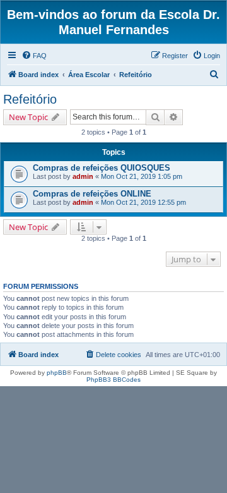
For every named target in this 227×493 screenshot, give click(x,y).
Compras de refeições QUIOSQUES (101, 168)
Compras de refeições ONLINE (92, 193)
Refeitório (30, 99)
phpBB (57, 372)
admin (83, 176)
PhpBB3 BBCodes (113, 379)
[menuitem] (34, 55)
